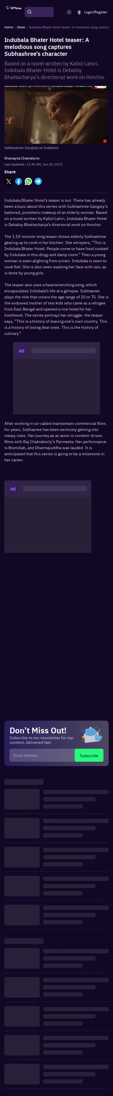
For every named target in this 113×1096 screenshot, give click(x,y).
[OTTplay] (14, 12)
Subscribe (89, 755)
